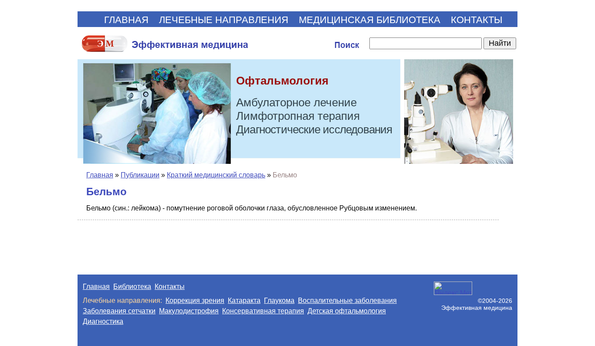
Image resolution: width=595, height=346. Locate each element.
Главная (99, 175)
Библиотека (132, 286)
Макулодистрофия (189, 311)
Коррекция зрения (195, 300)
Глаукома (279, 300)
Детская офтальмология (347, 311)
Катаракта (244, 300)
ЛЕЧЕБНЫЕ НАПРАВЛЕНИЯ (223, 19)
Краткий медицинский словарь (216, 175)
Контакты (170, 286)
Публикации (140, 175)
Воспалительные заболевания (347, 300)
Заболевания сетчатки (119, 311)
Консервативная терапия (263, 311)
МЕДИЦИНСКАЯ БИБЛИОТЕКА (369, 19)
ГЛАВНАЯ (126, 19)
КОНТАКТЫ (476, 19)
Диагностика (103, 321)
